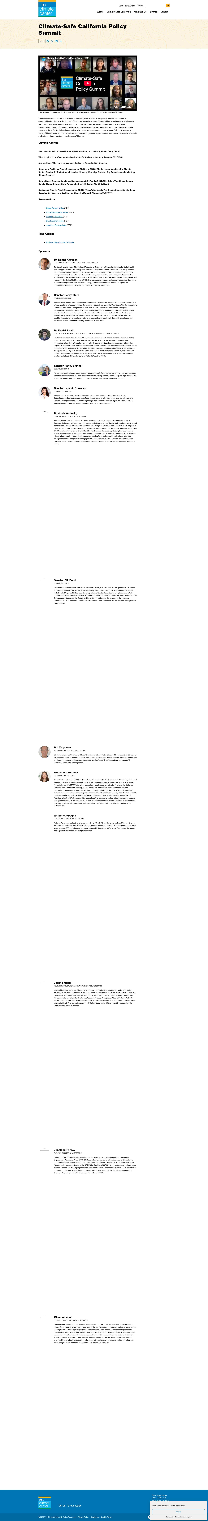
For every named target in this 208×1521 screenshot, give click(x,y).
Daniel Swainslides (54, 216)
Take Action (130, 5)
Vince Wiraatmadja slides (57, 212)
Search (140, 5)
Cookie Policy (170, 1517)
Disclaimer (95, 1517)
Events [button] (153, 11)
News (121, 5)
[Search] (168, 5)
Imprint (189, 1517)
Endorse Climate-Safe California (60, 242)
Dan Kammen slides (55, 221)
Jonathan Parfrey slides (56, 225)
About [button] (100, 11)
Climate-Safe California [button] (119, 11)
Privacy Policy (83, 1517)
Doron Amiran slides (55, 208)
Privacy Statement (180, 1517)
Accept (178, 1512)
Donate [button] (164, 11)
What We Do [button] (140, 11)
